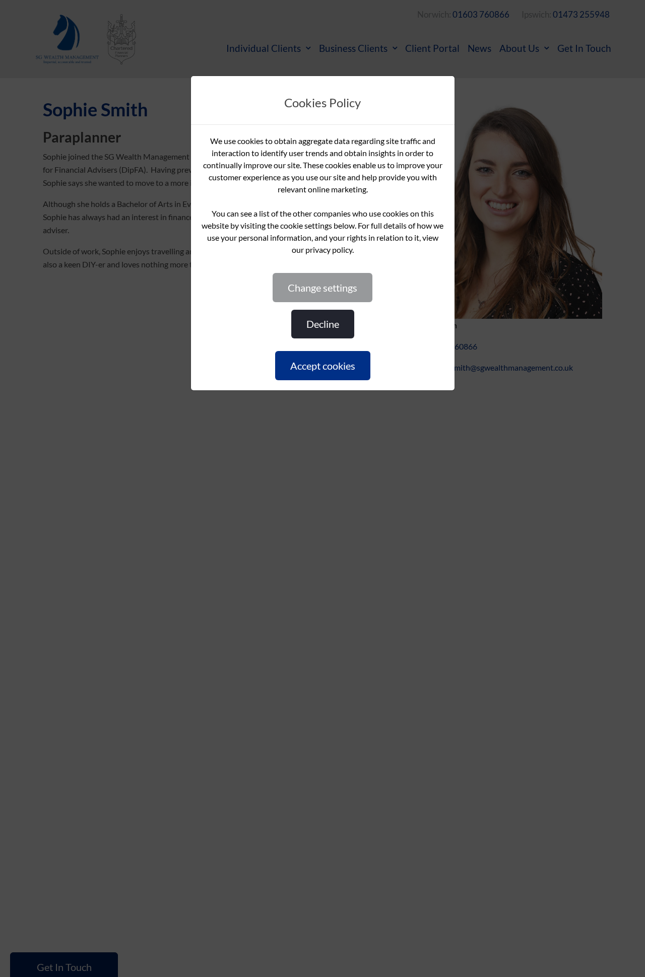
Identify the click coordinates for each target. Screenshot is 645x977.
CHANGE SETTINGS (322, 288)
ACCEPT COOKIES (322, 366)
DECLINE (322, 324)
